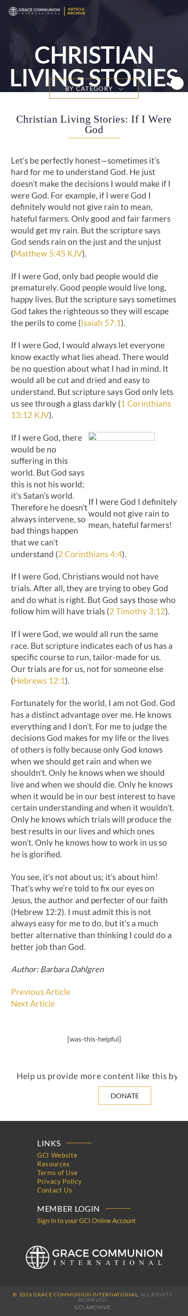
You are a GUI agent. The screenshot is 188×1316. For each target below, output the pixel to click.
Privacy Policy (59, 1181)
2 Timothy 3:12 (137, 611)
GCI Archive (92, 1307)
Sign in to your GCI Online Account (86, 1220)
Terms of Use (57, 1172)
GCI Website (57, 1155)
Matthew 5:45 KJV (48, 253)
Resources (53, 1164)
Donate (125, 1095)
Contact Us (55, 1190)
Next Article (33, 1003)
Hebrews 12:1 (39, 680)
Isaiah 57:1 (101, 323)
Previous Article (40, 992)
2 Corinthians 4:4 (90, 554)
